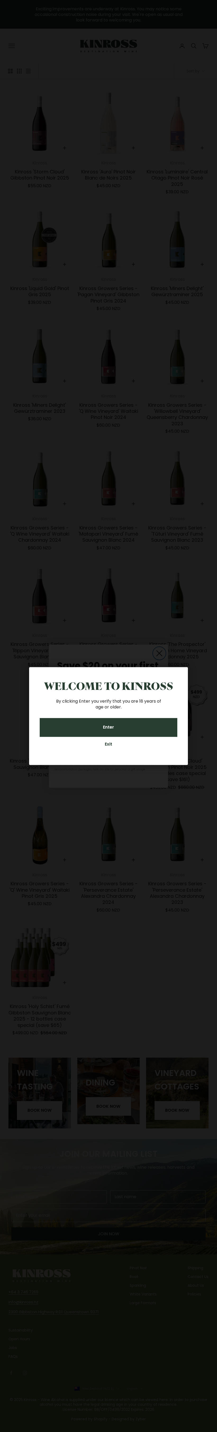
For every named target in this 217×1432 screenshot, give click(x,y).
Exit (108, 744)
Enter (108, 727)
